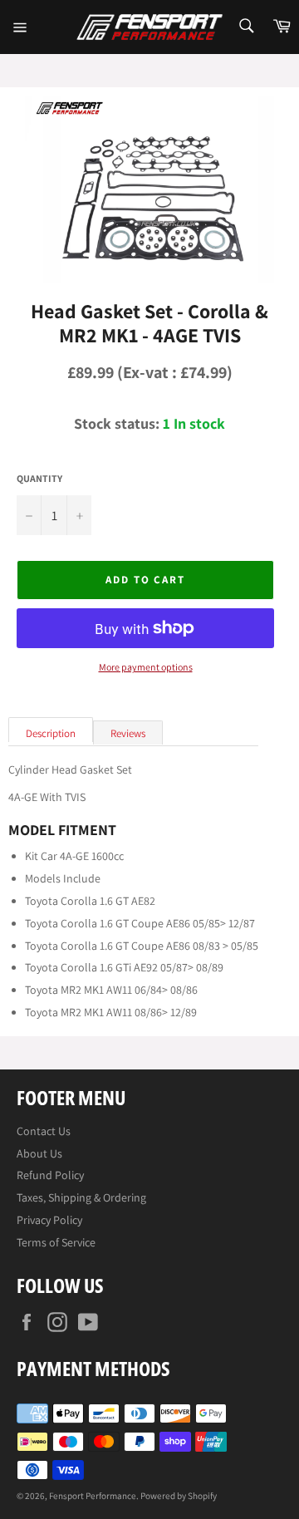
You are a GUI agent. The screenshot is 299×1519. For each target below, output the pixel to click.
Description (51, 733)
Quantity (39, 478)
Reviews (127, 733)
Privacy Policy (49, 1219)
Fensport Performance (92, 1496)
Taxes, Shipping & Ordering (81, 1197)
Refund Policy (50, 1175)
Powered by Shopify (178, 1496)
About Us (39, 1153)
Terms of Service (56, 1242)
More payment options (146, 667)
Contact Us (44, 1130)
